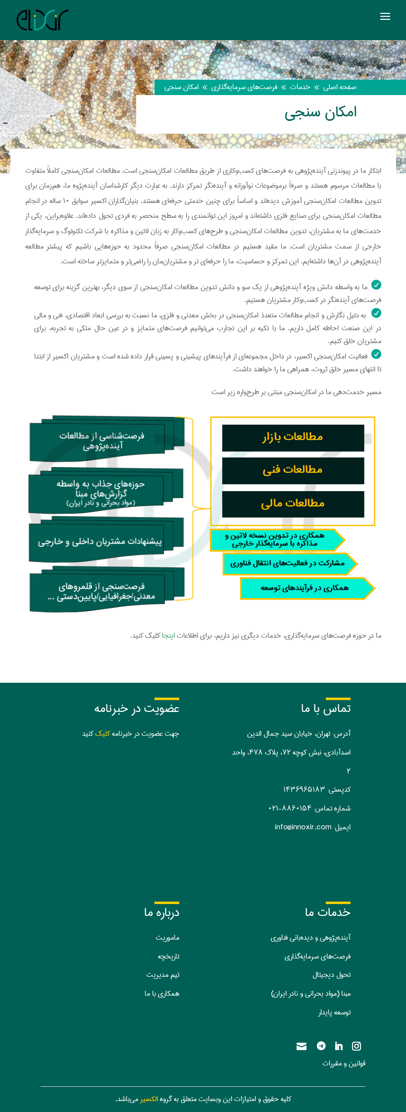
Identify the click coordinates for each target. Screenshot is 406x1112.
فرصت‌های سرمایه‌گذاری (318, 956)
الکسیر (149, 1099)
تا (177, 956)
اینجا (167, 635)
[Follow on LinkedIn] (339, 1046)
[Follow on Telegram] (321, 1046)
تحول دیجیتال (331, 974)
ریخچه (166, 956)
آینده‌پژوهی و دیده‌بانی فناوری (311, 937)
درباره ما (161, 912)
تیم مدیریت (163, 974)
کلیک (102, 733)
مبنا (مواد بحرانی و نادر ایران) (311, 993)
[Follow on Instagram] (356, 1046)
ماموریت (167, 937)
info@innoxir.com (303, 827)
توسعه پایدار (334, 1012)
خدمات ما (328, 912)
